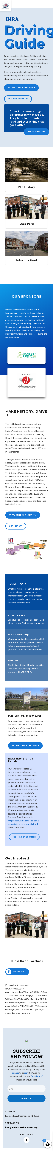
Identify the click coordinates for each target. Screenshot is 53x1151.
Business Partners (18, 99)
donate (15, 1072)
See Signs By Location (24, 837)
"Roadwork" (37, 1076)
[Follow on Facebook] (26, 1140)
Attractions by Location (21, 87)
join (26, 1072)
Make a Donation (36, 131)
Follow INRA (19, 972)
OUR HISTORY (16, 526)
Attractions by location (22, 515)
